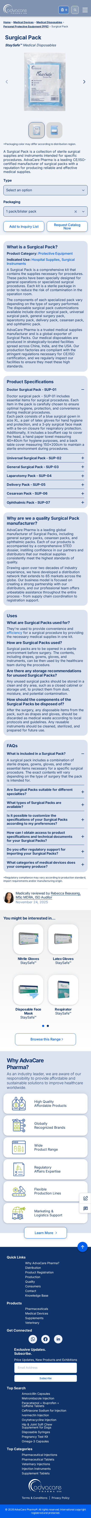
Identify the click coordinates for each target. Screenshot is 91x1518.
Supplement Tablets (36, 1473)
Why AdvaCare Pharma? (42, 1263)
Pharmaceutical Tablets (38, 1459)
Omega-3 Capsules (35, 1441)
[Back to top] (82, 1247)
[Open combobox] (45, 190)
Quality (30, 1281)
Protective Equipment (55, 253)
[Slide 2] (48, 1026)
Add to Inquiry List (24, 226)
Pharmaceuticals (36, 1308)
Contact (30, 1290)
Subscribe (46, 1378)
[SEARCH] (75, 10)
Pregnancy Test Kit (35, 1436)
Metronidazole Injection (38, 1398)
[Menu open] (85, 10)
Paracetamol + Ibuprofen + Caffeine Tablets (40, 1404)
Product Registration (39, 1272)
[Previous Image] (7, 82)
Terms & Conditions (34, 1497)
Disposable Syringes (36, 1432)
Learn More (46, 1233)
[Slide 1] (43, 1026)
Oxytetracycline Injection (39, 1419)
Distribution (33, 1267)
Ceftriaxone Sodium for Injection (44, 1410)
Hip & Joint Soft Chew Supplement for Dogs (37, 1426)
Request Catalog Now (67, 226)
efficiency (14, 632)
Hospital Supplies (46, 259)
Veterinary (32, 1322)
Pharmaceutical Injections (39, 1454)
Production (32, 1277)
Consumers (33, 1286)
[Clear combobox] (76, 211)
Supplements (34, 1318)
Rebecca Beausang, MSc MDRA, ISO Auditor (48, 895)
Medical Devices (36, 1313)
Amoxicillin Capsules (36, 1393)
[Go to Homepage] (14, 9)
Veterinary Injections (36, 1464)
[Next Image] (84, 82)
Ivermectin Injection (35, 1415)
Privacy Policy (60, 1497)
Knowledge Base (36, 1295)
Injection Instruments (36, 1468)
